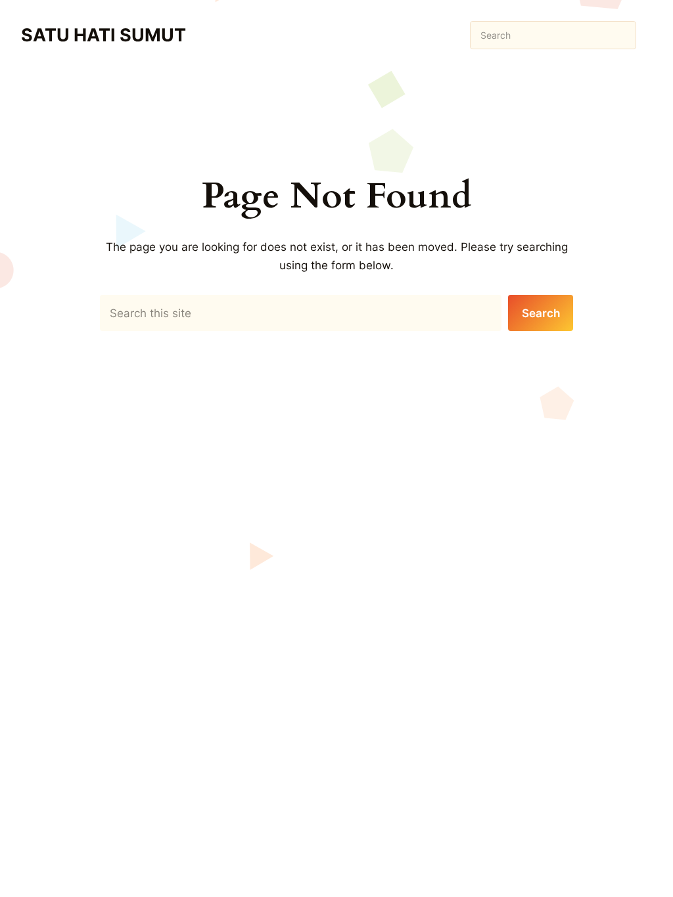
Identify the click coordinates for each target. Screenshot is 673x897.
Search (541, 313)
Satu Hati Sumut (103, 35)
